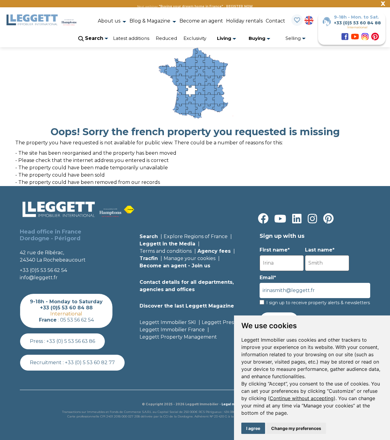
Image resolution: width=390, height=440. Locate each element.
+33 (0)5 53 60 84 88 (357, 23)
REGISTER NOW (239, 7)
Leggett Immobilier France (172, 330)
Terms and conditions (166, 251)
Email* (268, 277)
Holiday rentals (244, 21)
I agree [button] (253, 428)
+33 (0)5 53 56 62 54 (43, 270)
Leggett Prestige (222, 322)
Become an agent (201, 21)
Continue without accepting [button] (302, 398)
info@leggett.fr (39, 277)
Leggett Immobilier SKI (168, 322)
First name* (275, 250)
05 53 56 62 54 (77, 320)
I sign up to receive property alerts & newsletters (318, 302)
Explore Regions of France (196, 236)
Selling (293, 38)
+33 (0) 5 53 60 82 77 (90, 362)
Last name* (320, 250)
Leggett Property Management (178, 337)
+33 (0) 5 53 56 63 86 (70, 341)
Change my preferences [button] (296, 428)
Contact (275, 21)
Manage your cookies (189, 258)
